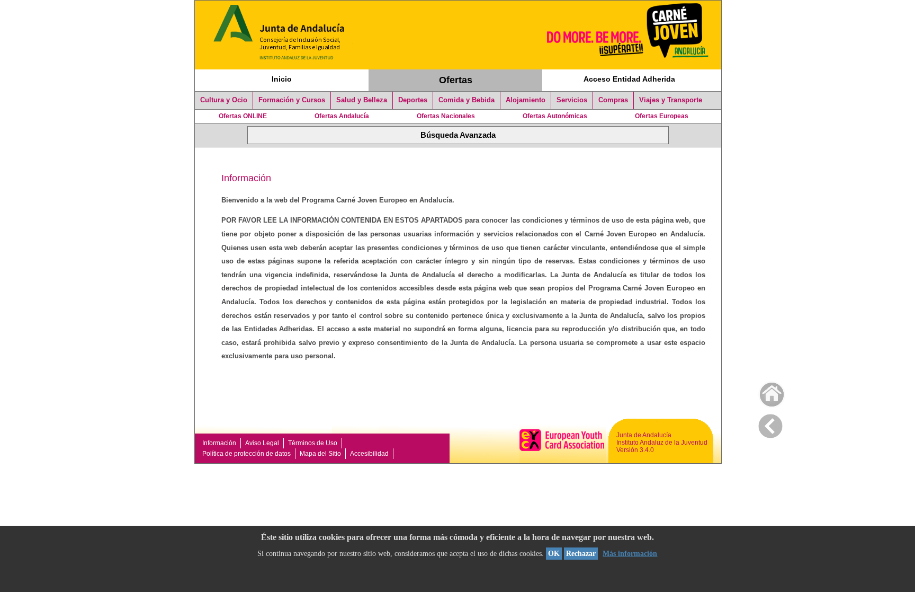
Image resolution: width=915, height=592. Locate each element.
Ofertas (455, 80)
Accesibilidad (369, 453)
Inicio (282, 79)
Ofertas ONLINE (243, 116)
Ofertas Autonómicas (555, 116)
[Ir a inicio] (765, 392)
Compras (613, 100)
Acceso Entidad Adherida (629, 79)
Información (219, 443)
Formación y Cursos (291, 100)
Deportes (412, 100)
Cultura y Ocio (223, 100)
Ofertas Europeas (661, 116)
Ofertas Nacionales (446, 116)
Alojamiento (525, 100)
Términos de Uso (312, 443)
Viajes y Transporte (670, 100)
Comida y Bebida (466, 100)
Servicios (572, 100)
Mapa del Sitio (320, 453)
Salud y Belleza (361, 100)
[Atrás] (770, 424)
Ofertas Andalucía (342, 116)
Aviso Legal (262, 443)
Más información (630, 554)
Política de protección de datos (246, 453)
